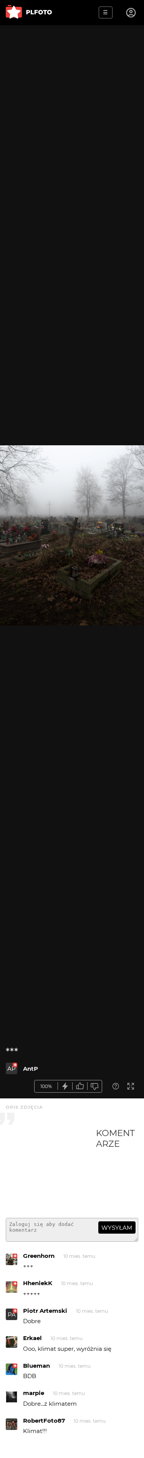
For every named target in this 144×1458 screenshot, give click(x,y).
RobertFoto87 (44, 1420)
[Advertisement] (51, 1169)
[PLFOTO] (29, 12)
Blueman (36, 1365)
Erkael (32, 1338)
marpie (33, 1393)
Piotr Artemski (45, 1310)
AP (11, 1068)
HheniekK (37, 1283)
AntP (30, 1068)
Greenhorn (39, 1255)
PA (12, 1314)
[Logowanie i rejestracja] (131, 12)
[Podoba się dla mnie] (80, 1086)
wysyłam (116, 1227)
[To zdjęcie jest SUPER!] (65, 1086)
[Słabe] (95, 1086)
